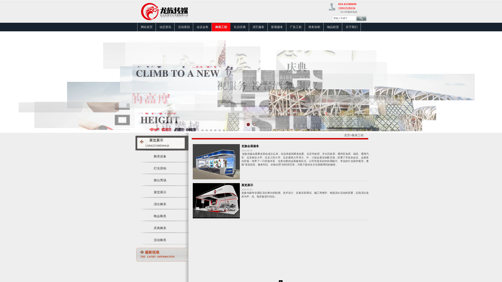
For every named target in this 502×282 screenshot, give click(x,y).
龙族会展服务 (250, 146)
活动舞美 (160, 240)
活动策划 (184, 27)
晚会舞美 (160, 216)
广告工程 (296, 27)
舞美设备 (160, 156)
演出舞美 (160, 204)
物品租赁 (333, 27)
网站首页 (147, 27)
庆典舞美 (160, 228)
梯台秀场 (160, 180)
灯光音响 (160, 168)
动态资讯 (165, 27)
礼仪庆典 (240, 27)
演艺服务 (258, 27)
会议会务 (202, 27)
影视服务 (277, 27)
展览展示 (247, 185)
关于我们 (351, 27)
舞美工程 (221, 27)
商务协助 (314, 27)
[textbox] (344, 18)
